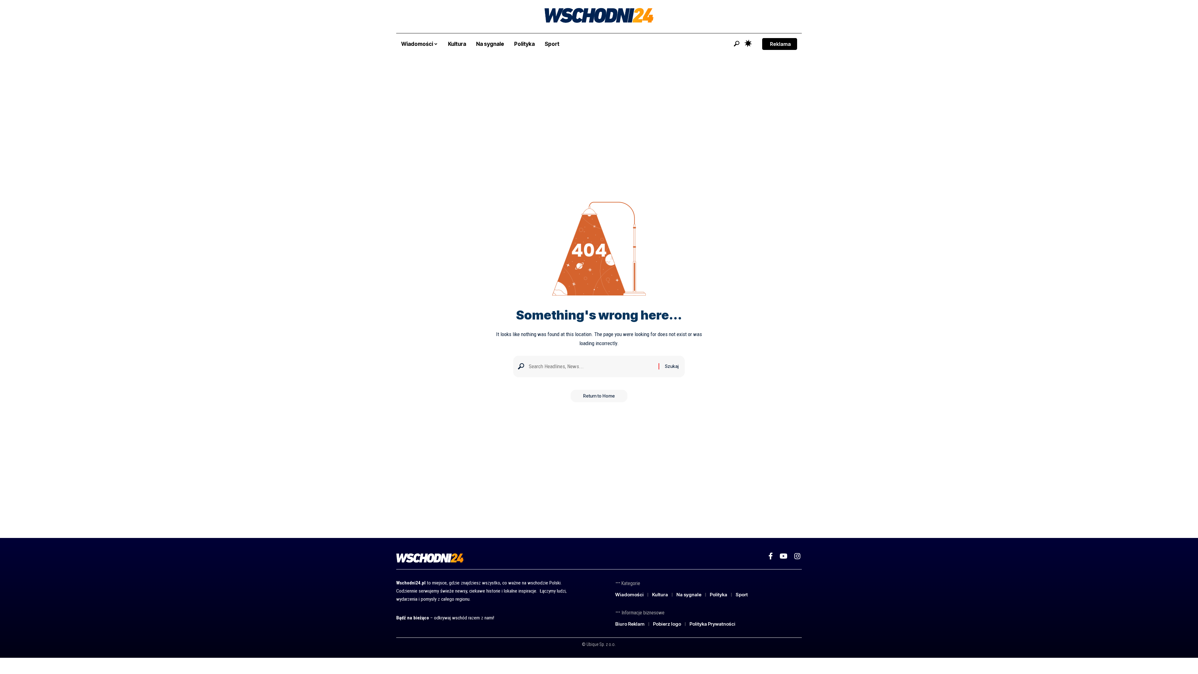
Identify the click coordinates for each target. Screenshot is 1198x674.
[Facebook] (770, 556)
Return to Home (599, 395)
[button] (736, 43)
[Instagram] (797, 556)
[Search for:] (591, 366)
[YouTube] (783, 556)
